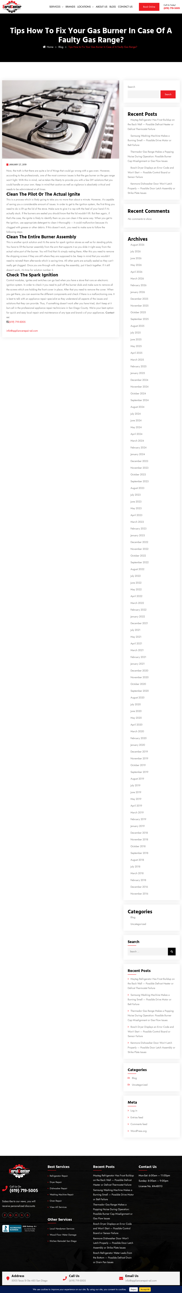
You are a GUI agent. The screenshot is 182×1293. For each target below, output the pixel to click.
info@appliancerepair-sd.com (22, 331)
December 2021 (139, 623)
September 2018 (139, 853)
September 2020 (140, 691)
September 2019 (139, 772)
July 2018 (135, 866)
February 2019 (138, 819)
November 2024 (140, 386)
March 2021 (137, 650)
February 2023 (138, 528)
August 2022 (137, 569)
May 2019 (136, 799)
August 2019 (137, 779)
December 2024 (139, 380)
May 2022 (136, 589)
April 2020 (136, 725)
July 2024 (136, 414)
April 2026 (136, 272)
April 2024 (136, 434)
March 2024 (137, 441)
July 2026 (136, 251)
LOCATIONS (84, 7)
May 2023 (136, 508)
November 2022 (139, 549)
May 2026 (136, 265)
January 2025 (138, 373)
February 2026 (138, 285)
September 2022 (140, 562)
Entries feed (137, 1117)
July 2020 (136, 704)
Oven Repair (56, 1200)
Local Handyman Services (62, 1228)
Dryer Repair (56, 1182)
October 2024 (138, 393)
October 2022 (138, 556)
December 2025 (139, 299)
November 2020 (140, 677)
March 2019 (137, 812)
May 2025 (136, 346)
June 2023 (136, 501)
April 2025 (136, 353)
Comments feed (139, 1124)
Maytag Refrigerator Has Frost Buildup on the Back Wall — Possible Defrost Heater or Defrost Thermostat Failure (151, 124)
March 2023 (137, 522)
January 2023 (138, 535)
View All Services (58, 1207)
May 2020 (136, 718)
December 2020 (139, 670)
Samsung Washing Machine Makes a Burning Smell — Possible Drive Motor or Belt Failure (149, 140)
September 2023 (140, 481)
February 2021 (138, 657)
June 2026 (136, 258)
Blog (60, 47)
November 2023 (139, 468)
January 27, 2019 (17, 164)
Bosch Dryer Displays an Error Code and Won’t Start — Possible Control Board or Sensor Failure (151, 172)
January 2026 (138, 292)
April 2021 (136, 643)
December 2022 (139, 542)
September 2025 (140, 319)
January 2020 (138, 745)
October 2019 (138, 765)
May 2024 (136, 427)
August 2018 (137, 860)
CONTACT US (125, 7)
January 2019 (138, 826)
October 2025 (138, 312)
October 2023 (138, 474)
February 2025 (138, 366)
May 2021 (136, 637)
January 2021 (138, 664)
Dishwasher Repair (58, 1188)
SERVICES (54, 7)
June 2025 (136, 339)
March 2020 (137, 731)
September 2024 (140, 400)
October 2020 (138, 684)
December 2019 (139, 751)
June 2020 (136, 711)
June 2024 (136, 420)
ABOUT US (101, 7)
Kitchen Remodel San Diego (63, 1241)
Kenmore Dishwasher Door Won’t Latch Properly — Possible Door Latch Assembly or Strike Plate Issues (151, 188)
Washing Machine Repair (62, 1194)
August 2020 (137, 697)
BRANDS (70, 7)
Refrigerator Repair (59, 1175)
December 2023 (139, 461)
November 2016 (139, 894)
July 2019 (135, 785)
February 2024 (139, 447)
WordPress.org (139, 1131)
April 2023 (136, 515)
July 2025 (136, 332)
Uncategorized (138, 924)
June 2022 (136, 583)
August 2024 (137, 407)
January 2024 (138, 454)
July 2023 (136, 495)
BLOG (112, 7)
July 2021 (135, 630)
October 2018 (138, 846)
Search (131, 87)
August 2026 (137, 245)
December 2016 (139, 887)
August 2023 (137, 488)
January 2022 (138, 616)
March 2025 (137, 360)
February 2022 (138, 610)
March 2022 (137, 603)
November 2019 (139, 758)
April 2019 (136, 806)
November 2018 (139, 839)
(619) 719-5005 (17, 322)
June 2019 (136, 792)
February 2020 (139, 738)
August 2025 (137, 326)
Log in (134, 1110)
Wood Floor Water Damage (63, 1234)
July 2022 (136, 576)
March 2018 (137, 873)
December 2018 (139, 833)
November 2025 (139, 305)
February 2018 (138, 880)
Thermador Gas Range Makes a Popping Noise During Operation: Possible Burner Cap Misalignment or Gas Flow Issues (151, 156)
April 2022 (136, 596)
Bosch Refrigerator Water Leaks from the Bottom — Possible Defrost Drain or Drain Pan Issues (112, 1257)
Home (50, 47)
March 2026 (137, 278)
